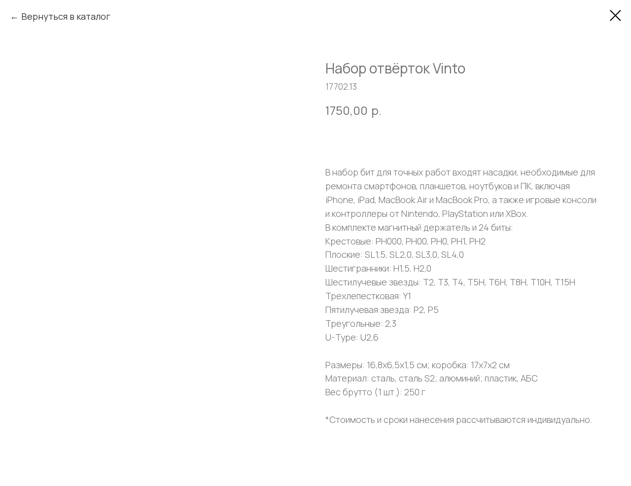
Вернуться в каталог (65, 16)
